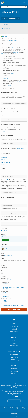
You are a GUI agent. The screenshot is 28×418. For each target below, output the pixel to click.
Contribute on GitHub (13, 356)
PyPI (26, 112)
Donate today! (14, 387)
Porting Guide (4, 53)
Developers (5, 283)
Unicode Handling (20, 81)
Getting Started (4, 159)
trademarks (7, 391)
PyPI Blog (13, 340)
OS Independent (6, 296)
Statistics (14, 343)
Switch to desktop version (14, 401)
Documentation (4, 157)
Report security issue (14, 370)
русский (9, 410)
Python (4, 300)
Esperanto (17, 410)
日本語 (17, 407)
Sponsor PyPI (14, 359)
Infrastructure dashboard (13, 342)
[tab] (14, 24)
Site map (14, 394)
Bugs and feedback (14, 354)
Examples (3, 164)
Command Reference (5, 162)
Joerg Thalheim (7, 255)
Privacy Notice (13, 373)
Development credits (13, 361)
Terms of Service (13, 368)
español (10, 407)
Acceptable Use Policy (13, 375)
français (13, 407)
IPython (12, 73)
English (4, 292)
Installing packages (14, 326)
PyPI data (3, 236)
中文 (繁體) (24, 408)
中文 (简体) (19, 408)
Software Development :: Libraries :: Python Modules (13, 305)
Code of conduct (13, 371)
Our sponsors (14, 347)
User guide (13, 329)
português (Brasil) (23, 407)
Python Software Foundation (17, 391)
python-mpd (13, 47)
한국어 (21, 410)
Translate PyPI (13, 357)
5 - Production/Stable (7, 280)
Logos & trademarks (14, 345)
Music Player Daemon (12, 40)
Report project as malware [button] (14, 309)
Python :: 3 (5, 301)
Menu (24, 2)
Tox (8, 179)
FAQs (14, 333)
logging (9, 85)
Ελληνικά (10, 408)
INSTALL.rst (5, 132)
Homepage (5, 230)
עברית (13, 410)
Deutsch (14, 408)
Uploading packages (13, 328)
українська (6, 408)
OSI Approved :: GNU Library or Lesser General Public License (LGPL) (13, 288)
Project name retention (13, 331)
